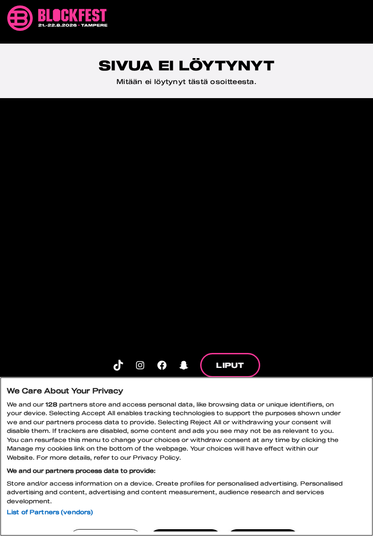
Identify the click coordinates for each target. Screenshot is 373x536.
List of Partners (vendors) (50, 512)
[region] (186, 456)
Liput (230, 365)
